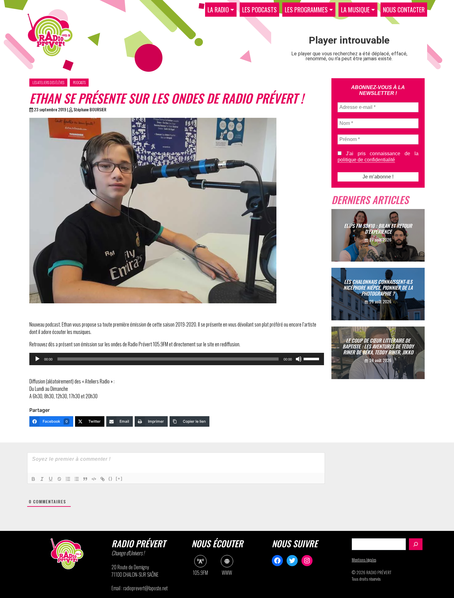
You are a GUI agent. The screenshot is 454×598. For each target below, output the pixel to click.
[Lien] (102, 479)
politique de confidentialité (366, 159)
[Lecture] (37, 359)
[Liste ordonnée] (68, 479)
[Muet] (299, 359)
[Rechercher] (415, 544)
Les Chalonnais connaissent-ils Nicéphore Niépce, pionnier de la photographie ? (378, 287)
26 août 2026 (380, 301)
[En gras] (33, 479)
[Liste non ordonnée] (76, 479)
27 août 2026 (380, 239)
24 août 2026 (380, 360)
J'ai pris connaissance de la (378, 156)
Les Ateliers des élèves (48, 82)
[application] (176, 359)
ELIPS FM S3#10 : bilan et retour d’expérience (378, 228)
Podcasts (79, 82)
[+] (119, 478)
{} (110, 478)
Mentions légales (364, 559)
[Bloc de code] (94, 479)
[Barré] (59, 479)
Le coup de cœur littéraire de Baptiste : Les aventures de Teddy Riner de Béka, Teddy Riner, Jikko (378, 346)
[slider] (312, 358)
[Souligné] (50, 479)
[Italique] (42, 479)
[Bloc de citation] (85, 479)
